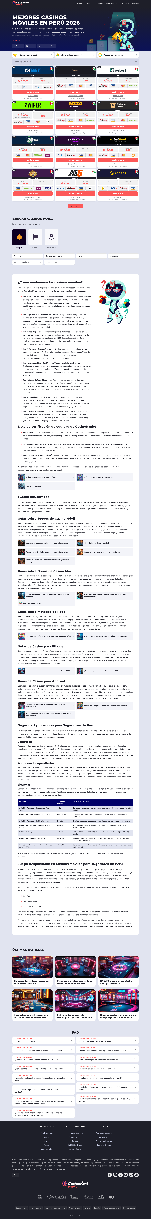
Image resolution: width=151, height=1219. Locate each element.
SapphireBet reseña (75, 96)
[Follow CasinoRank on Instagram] (115, 1175)
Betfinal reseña (118, 164)
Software (46, 1141)
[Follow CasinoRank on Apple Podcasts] (136, 1175)
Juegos (46, 1137)
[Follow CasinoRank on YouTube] (126, 1175)
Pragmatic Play (75, 1137)
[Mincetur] (39, 1197)
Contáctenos (104, 1137)
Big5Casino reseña (75, 197)
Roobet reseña (118, 197)
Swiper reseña (33, 130)
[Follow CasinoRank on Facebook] (110, 1175)
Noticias (135, 3)
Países (46, 1145)
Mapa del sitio (46, 1149)
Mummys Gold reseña (33, 197)
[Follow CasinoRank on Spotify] (131, 1175)
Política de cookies (75, 1216)
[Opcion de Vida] (56, 1197)
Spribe (75, 1141)
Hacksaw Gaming (75, 1149)
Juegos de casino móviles (106, 3)
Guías (124, 3)
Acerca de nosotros (104, 1133)
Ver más (74, 206)
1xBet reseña (33, 96)
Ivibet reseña (118, 96)
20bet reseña (33, 164)
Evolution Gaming (75, 1133)
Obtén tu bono (33, 92)
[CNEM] (74, 1197)
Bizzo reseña (75, 130)
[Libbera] (88, 1197)
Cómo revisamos (104, 1145)
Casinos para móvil (84, 3)
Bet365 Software (75, 1145)
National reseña (118, 130)
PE (15, 1175)
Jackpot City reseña (75, 164)
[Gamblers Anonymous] (101, 1197)
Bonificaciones (46, 1133)
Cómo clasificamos (104, 1141)
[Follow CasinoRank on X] (120, 1175)
